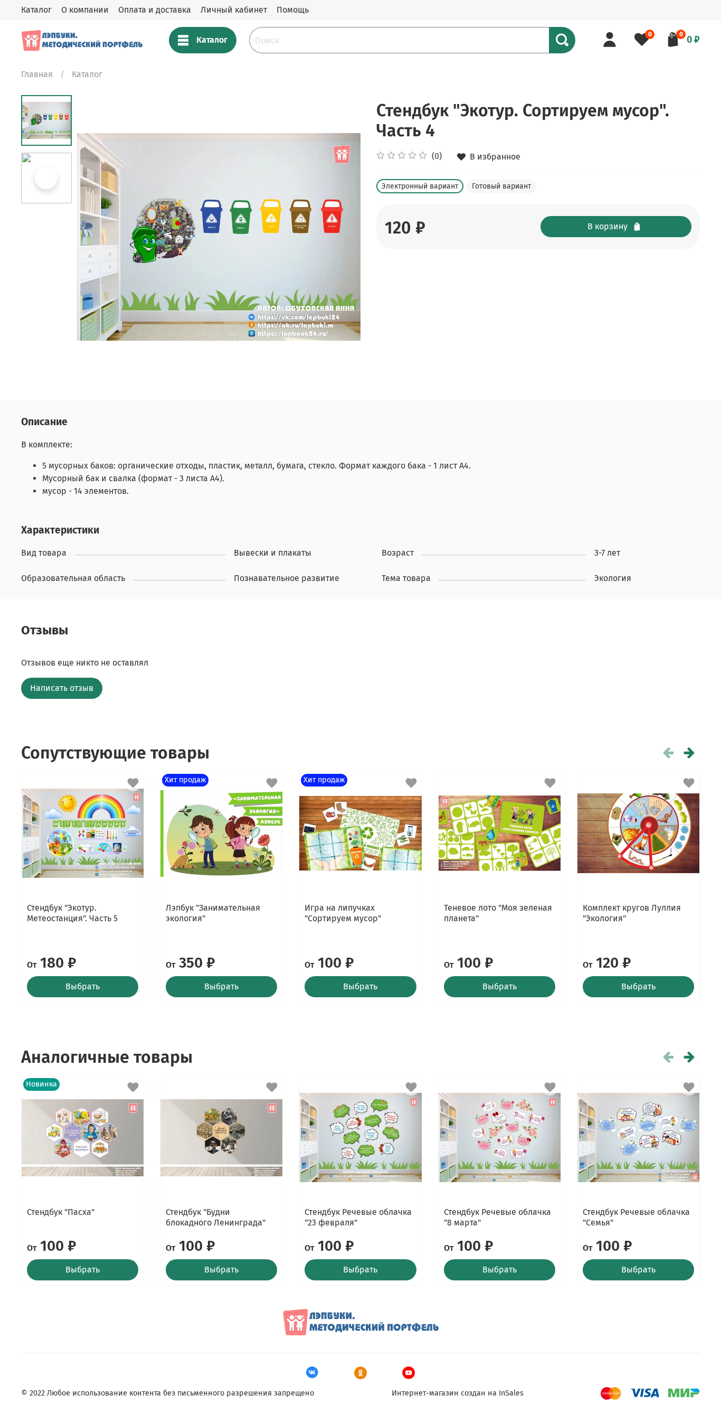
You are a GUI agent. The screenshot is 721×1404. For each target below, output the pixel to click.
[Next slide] (339, 236)
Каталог (36, 10)
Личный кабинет (234, 10)
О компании (85, 10)
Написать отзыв (61, 688)
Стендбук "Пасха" (60, 1212)
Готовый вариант (501, 186)
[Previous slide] (98, 236)
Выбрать (82, 986)
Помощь (293, 10)
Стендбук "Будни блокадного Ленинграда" (215, 1217)
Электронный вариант (420, 186)
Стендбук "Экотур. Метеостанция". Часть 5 (72, 913)
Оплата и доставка (154, 10)
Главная (37, 74)
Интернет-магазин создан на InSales (458, 1393)
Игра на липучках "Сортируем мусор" (343, 913)
